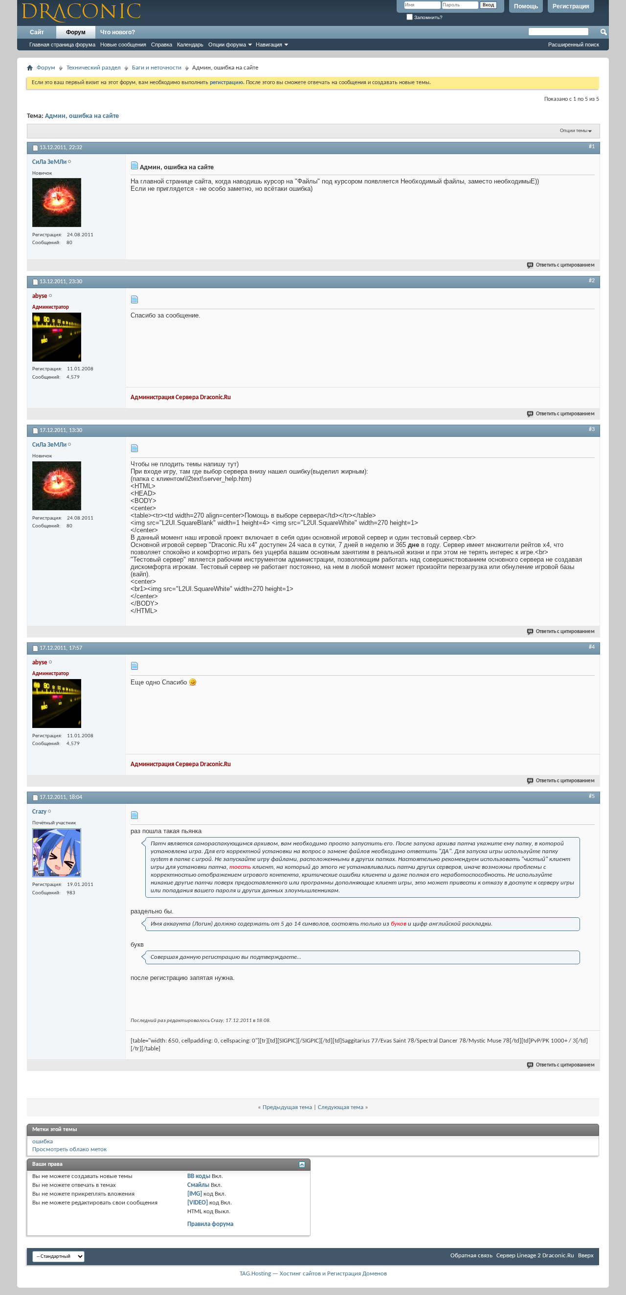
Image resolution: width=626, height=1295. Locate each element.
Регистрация (571, 6)
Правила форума (210, 1224)
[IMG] (194, 1194)
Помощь (526, 6)
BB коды (198, 1176)
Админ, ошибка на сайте (82, 116)
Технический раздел (94, 68)
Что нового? (117, 32)
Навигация (269, 44)
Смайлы (198, 1185)
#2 (592, 281)
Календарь (190, 44)
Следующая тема (340, 1107)
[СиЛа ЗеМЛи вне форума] (56, 203)
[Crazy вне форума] (56, 854)
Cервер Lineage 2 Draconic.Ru (535, 1255)
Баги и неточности (156, 68)
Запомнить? (428, 17)
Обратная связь (471, 1255)
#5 (592, 796)
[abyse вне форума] (56, 338)
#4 (592, 647)
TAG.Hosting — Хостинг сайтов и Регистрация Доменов (313, 1274)
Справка (161, 44)
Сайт (37, 32)
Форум (76, 32)
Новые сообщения (123, 44)
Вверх (586, 1255)
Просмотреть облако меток (69, 1149)
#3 (592, 429)
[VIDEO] (197, 1203)
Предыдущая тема (287, 1107)
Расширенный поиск (573, 44)
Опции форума (227, 44)
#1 (592, 147)
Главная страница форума (62, 44)
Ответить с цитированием (565, 265)
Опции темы (573, 131)
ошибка (42, 1141)
